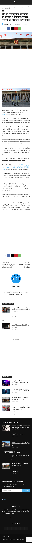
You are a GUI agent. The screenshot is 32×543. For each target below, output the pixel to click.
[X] (12, 28)
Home (3, 7)
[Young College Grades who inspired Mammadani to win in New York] (6, 383)
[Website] (26, 528)
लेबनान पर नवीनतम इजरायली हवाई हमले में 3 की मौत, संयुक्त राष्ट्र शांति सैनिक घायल (8, 266)
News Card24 (8, 24)
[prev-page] (3, 332)
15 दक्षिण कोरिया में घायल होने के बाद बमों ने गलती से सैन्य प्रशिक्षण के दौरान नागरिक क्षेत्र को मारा (20, 444)
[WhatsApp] (19, 28)
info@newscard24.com (14, 517)
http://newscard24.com (16, 288)
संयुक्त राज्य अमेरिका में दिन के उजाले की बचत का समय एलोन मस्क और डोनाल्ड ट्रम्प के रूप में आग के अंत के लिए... (21, 427)
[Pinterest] (16, 28)
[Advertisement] (16, 67)
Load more (15, 414)
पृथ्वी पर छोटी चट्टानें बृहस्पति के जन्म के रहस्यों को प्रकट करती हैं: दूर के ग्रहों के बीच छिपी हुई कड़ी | (20, 325)
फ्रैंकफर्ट (4, 114)
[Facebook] (8, 28)
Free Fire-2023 (15, 471)
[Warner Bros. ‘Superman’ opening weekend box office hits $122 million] (6, 392)
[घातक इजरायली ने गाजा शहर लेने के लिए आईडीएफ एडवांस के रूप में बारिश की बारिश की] (6, 310)
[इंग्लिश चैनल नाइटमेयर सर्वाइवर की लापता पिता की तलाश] (6, 458)
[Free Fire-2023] (6, 474)
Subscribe (26, 490)
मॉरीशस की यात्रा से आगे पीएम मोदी (18, 434)
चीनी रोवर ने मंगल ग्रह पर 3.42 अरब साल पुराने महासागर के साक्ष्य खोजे (23, 266)
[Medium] (14, 528)
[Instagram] (14, 297)
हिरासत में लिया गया (14, 167)
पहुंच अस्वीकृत (14, 316)
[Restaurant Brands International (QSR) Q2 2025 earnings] (6, 400)
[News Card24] (3, 24)
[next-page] (5, 332)
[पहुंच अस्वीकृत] (6, 318)
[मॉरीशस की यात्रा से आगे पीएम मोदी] (6, 436)
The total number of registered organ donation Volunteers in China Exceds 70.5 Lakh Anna (21, 407)
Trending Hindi (9, 7)
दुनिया (15, 7)
